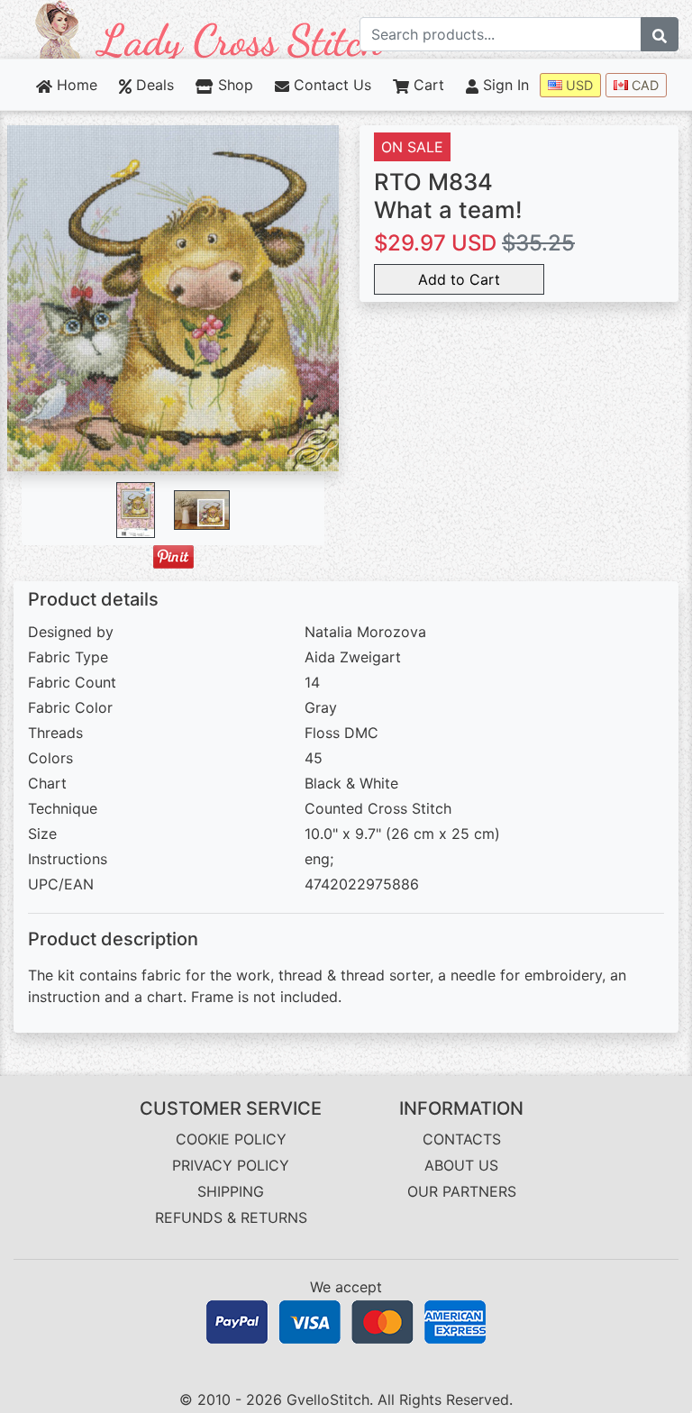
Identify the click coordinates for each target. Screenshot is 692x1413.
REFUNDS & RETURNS (231, 1217)
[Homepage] (210, 28)
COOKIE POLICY (231, 1139)
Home (74, 85)
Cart (426, 85)
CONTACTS (462, 1139)
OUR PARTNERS (461, 1191)
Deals (153, 85)
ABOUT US (461, 1165)
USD (577, 85)
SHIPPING (230, 1191)
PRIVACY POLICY (230, 1165)
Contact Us (330, 85)
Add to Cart (459, 279)
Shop (233, 85)
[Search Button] (659, 34)
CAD (643, 85)
